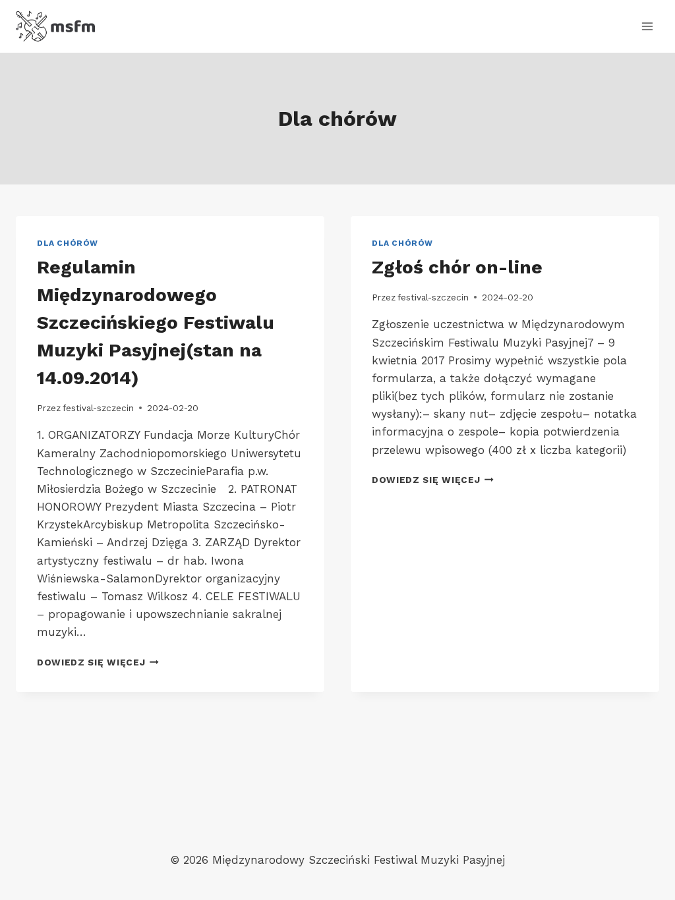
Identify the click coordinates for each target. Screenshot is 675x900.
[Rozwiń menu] (647, 26)
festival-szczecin (98, 408)
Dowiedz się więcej (98, 662)
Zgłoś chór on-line (457, 267)
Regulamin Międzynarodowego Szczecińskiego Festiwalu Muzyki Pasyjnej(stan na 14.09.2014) (155, 322)
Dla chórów (67, 243)
